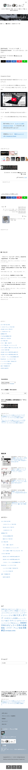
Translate (12, 383)
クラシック (9, 613)
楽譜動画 (8, 23)
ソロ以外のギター (5, 331)
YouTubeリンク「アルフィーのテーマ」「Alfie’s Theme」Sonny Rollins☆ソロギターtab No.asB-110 (13, 267)
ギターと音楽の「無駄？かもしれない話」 (11, 347)
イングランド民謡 (12, 611)
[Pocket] (19, 61)
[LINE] (24, 61)
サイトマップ (4, 721)
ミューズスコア (4, 623)
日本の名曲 (21, 625)
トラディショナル (15, 621)
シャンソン (5, 615)
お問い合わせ (4, 713)
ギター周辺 (4, 340)
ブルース (24, 620)
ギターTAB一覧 (5, 324)
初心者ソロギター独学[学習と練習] (9, 352)
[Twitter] (3, 61)
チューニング (20, 618)
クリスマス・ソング (18, 613)
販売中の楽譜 (4, 368)
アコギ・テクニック (22, 609)
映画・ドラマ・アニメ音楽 (11, 628)
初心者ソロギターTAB (6, 329)
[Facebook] (8, 61)
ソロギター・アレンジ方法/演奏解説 (10, 356)
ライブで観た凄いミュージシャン (9, 345)
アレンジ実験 (4, 611)
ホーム (3, 23)
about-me (4, 724)
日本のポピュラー (8, 625)
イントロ (20, 611)
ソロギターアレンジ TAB (7, 327)
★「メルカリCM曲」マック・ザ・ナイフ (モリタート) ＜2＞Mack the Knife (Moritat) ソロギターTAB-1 (13, 284)
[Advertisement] (11, 30)
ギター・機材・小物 (6, 343)
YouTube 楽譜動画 (6, 336)
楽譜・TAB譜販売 (5, 366)
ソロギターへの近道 (11, 618)
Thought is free (21, 759)
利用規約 (4, 718)
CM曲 (2, 609)
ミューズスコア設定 (6, 363)
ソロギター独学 (5, 349)
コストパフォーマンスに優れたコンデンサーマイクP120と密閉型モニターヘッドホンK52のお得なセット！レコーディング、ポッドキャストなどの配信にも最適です (13, 421)
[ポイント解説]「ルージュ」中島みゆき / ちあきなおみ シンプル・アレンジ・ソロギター (18, 470)
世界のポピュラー (17, 623)
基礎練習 (23, 623)
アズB (25, 177)
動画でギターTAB (16, 23)
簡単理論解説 (8, 630)
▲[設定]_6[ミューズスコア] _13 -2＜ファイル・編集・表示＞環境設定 (18, 504)
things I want (7, 609)
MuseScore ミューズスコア (8, 359)
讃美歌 (14, 630)
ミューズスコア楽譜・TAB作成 (8, 361)
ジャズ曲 (3, 57)
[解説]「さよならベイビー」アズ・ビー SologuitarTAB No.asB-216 (19, 493)
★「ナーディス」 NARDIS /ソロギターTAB (12, 275)
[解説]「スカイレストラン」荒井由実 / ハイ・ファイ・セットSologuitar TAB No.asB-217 (18, 481)
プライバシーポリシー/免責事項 (8, 715)
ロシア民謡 (10, 623)
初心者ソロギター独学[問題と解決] (9, 354)
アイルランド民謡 (14, 609)
